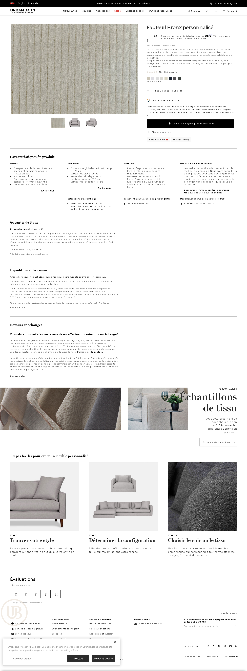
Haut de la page (228, 613)
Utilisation (212, 657)
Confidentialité (192, 657)
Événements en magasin (65, 629)
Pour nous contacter (100, 624)
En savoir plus (18, 307)
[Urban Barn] (14, 613)
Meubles (86, 11)
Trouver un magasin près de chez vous (193, 123)
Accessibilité (232, 657)
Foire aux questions (99, 629)
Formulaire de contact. (90, 352)
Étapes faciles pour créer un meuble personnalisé (49, 456)
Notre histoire (59, 624)
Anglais (132, 204)
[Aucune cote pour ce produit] (153, 72)
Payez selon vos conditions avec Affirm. (123, 3)
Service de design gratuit (28, 629)
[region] (61, 652)
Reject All (78, 658)
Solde (117, 11)
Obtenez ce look (135, 11)
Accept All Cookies (103, 658)
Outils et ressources (160, 11)
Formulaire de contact (150, 624)
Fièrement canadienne (28, 624)
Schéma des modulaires (199, 204)
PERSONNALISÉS (228, 389)
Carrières (57, 634)
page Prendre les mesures (42, 281)
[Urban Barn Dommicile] (22, 11)
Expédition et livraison (101, 634)
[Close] (115, 642)
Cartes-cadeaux (23, 634)
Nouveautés (70, 11)
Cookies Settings (22, 658)
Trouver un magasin (225, 3)
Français (143, 204)
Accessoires (103, 11)
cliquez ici (37, 249)
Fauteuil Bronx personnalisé (180, 27)
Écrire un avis (170, 72)
